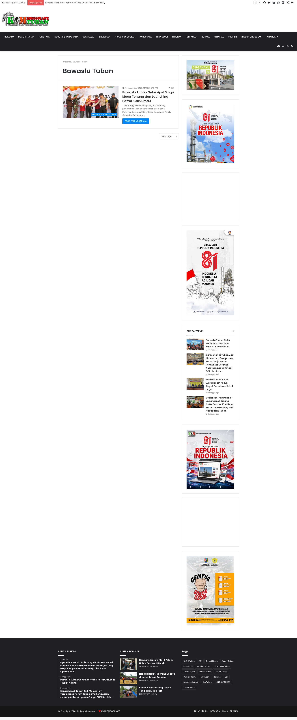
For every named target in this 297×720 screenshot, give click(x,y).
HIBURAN (176, 36)
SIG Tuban (207, 682)
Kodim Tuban (189, 671)
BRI (200, 661)
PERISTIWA (44, 36)
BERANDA (9, 36)
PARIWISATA (146, 36)
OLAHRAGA (88, 36)
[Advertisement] (210, 196)
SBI (226, 677)
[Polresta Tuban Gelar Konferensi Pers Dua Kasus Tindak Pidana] (195, 344)
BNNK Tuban (189, 661)
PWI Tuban (204, 677)
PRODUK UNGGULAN (125, 36)
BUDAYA (206, 36)
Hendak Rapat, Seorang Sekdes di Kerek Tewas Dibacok (157, 675)
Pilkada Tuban (205, 671)
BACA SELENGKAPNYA (136, 121)
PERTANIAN (191, 36)
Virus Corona (189, 687)
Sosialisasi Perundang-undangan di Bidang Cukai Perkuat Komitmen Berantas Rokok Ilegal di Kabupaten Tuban (220, 404)
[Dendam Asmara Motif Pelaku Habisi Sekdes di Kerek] (128, 664)
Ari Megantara (131, 88)
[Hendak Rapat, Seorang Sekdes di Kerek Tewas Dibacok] (128, 678)
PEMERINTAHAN (26, 36)
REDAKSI (234, 711)
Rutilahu (217, 677)
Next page (166, 136)
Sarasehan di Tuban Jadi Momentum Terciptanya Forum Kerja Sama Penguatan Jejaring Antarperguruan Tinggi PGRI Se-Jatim (220, 363)
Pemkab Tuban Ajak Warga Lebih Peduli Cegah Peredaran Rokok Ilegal (219, 384)
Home (68, 61)
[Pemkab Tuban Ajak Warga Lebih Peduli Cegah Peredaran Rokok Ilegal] (195, 384)
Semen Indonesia (190, 682)
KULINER (232, 36)
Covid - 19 (187, 666)
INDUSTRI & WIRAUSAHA (66, 36)
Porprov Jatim (189, 677)
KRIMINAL (219, 36)
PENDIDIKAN (104, 36)
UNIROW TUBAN (223, 682)
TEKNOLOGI (162, 36)
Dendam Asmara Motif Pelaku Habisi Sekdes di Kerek (156, 661)
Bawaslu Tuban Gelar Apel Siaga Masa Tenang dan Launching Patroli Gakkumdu (148, 96)
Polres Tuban (221, 671)
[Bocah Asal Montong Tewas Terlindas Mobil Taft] (128, 692)
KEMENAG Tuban (222, 666)
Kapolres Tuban (203, 666)
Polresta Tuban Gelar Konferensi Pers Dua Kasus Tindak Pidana (75, 2)
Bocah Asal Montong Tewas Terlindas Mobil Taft (155, 689)
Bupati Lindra (212, 661)
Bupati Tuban (227, 661)
